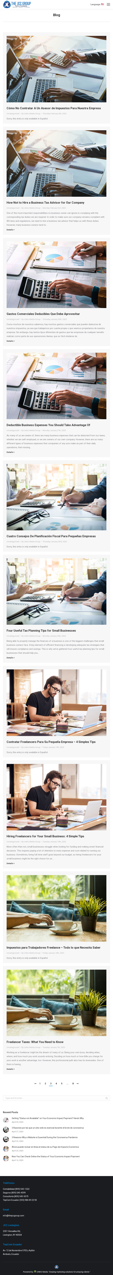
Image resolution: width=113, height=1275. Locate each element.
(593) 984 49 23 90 (28, 1200)
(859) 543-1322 (22, 1189)
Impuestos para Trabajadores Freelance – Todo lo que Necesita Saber (53, 947)
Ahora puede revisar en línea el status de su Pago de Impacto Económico (45, 1147)
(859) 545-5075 (21, 1196)
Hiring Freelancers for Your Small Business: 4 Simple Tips (45, 836)
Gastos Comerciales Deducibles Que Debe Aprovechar (43, 314)
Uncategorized (13, 113)
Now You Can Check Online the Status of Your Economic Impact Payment (46, 1156)
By (30, 113)
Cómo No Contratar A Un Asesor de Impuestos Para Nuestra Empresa (54, 108)
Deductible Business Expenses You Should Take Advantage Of (48, 425)
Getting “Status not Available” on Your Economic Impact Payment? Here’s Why (48, 1118)
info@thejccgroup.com (13, 1215)
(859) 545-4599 (18, 1192)
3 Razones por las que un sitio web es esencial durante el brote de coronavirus (48, 1128)
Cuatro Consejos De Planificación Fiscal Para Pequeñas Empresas (51, 536)
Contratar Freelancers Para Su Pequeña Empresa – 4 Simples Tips (51, 742)
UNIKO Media (42, 1272)
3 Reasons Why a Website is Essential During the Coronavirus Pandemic (45, 1137)
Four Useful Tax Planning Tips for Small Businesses (41, 630)
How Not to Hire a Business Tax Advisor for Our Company (45, 202)
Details (10, 230)
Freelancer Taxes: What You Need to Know (35, 1042)
